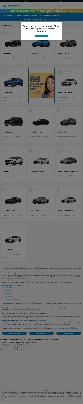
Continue (41, 36)
